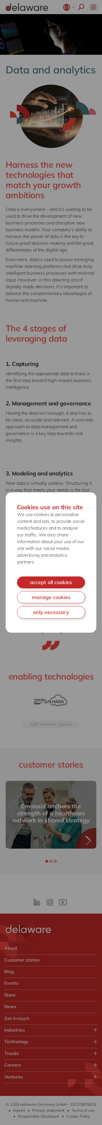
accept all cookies (51, 582)
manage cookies (51, 597)
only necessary (51, 612)
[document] (51, 562)
